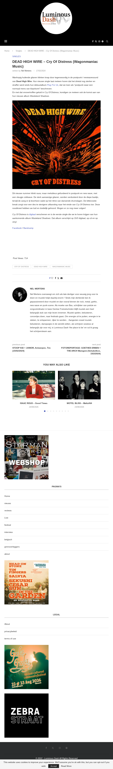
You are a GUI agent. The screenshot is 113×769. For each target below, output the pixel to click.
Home (6, 51)
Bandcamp (28, 228)
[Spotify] (102, 41)
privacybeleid (10, 631)
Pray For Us (52, 85)
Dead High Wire (40, 266)
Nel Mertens (26, 71)
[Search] (107, 41)
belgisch (8, 539)
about (7, 554)
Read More (66, 766)
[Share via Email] (61, 278)
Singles (19, 51)
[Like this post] (52, 278)
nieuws (7, 503)
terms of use (10, 638)
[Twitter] (96, 41)
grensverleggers (12, 547)
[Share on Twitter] (58, 278)
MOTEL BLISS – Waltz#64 (79, 403)
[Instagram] (99, 41)
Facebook (17, 228)
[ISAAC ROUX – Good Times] (33, 385)
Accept (53, 766)
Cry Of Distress (21, 266)
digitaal (32, 214)
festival (7, 525)
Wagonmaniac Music (61, 266)
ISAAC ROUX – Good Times (33, 403)
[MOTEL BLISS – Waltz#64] (79, 385)
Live (6, 518)
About (7, 624)
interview (8, 532)
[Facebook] (92, 41)
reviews (7, 510)
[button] (16, 391)
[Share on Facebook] (55, 278)
